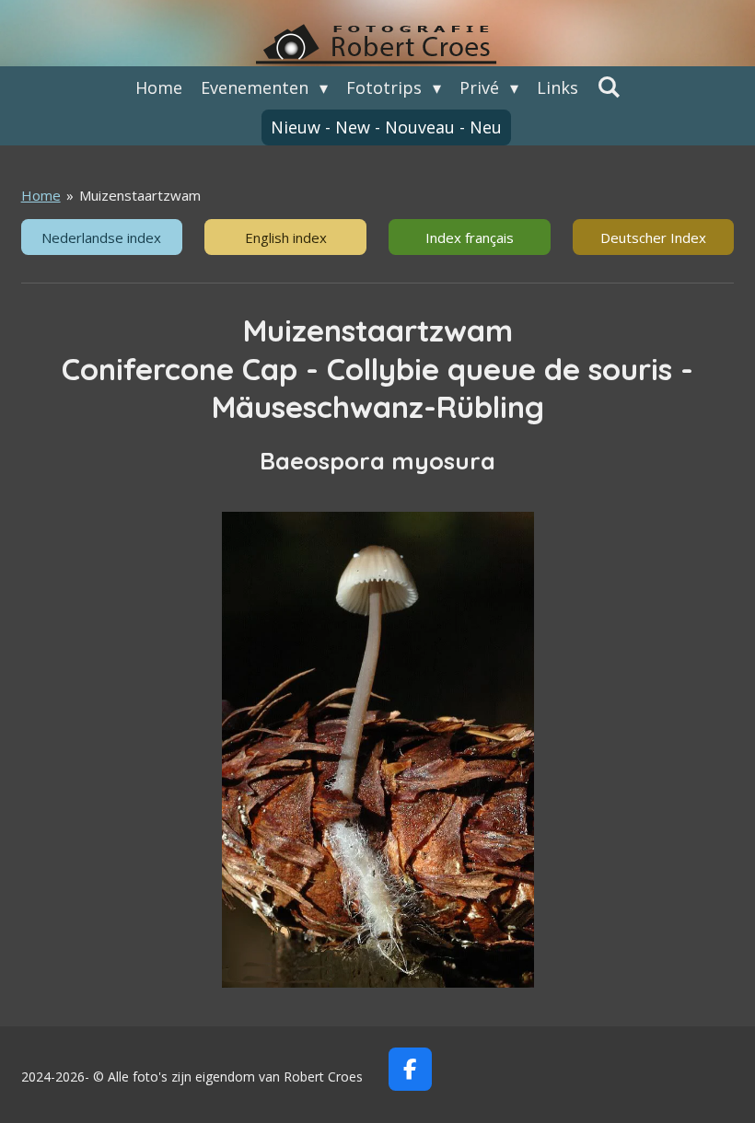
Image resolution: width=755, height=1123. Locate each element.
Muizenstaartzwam (140, 195)
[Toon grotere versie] (378, 749)
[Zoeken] (608, 86)
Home (41, 195)
